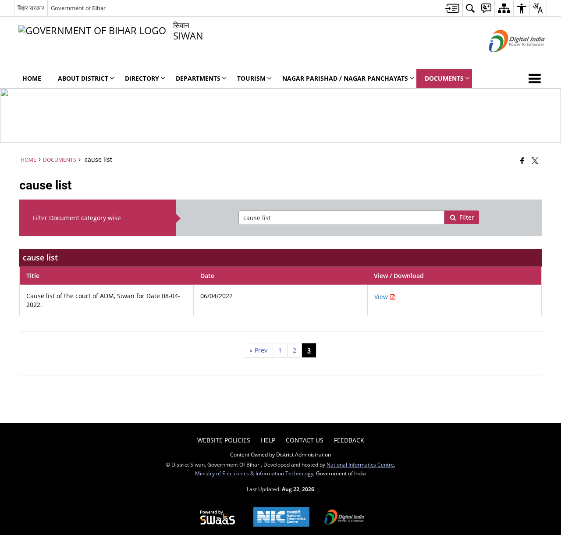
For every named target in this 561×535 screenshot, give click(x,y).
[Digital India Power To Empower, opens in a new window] (344, 518)
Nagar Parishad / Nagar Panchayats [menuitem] (345, 78)
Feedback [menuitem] (349, 440)
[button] (536, 78)
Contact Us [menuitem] (304, 440)
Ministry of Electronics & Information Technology (254, 473)
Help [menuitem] (268, 440)
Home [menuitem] (31, 78)
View (382, 296)
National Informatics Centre (360, 464)
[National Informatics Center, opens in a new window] (281, 517)
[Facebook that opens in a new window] (522, 160)
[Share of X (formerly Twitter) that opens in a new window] (534, 160)
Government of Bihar (78, 8)
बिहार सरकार (31, 8)
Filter (466, 217)
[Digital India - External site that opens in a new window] (506, 59)
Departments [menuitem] (198, 78)
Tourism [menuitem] (251, 78)
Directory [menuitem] (142, 78)
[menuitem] (452, 8)
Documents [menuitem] (444, 78)
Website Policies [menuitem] (223, 440)
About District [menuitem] (83, 78)
